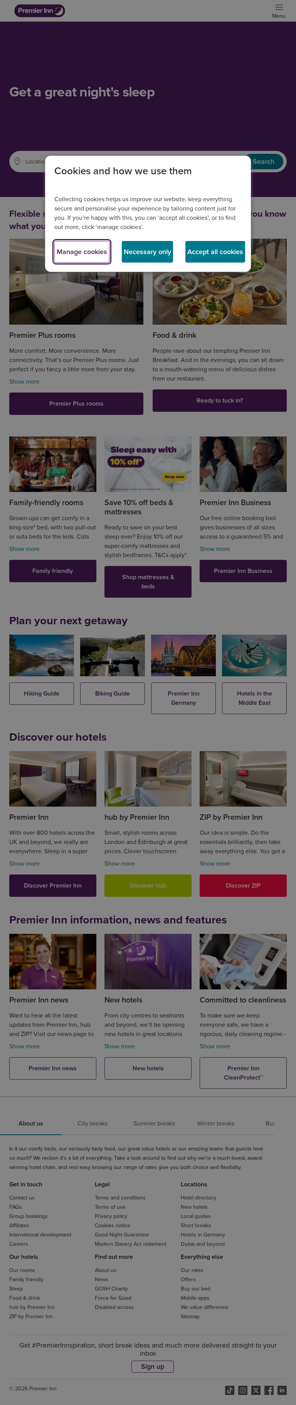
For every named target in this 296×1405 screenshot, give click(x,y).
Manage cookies (82, 252)
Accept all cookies (215, 252)
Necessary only (147, 252)
